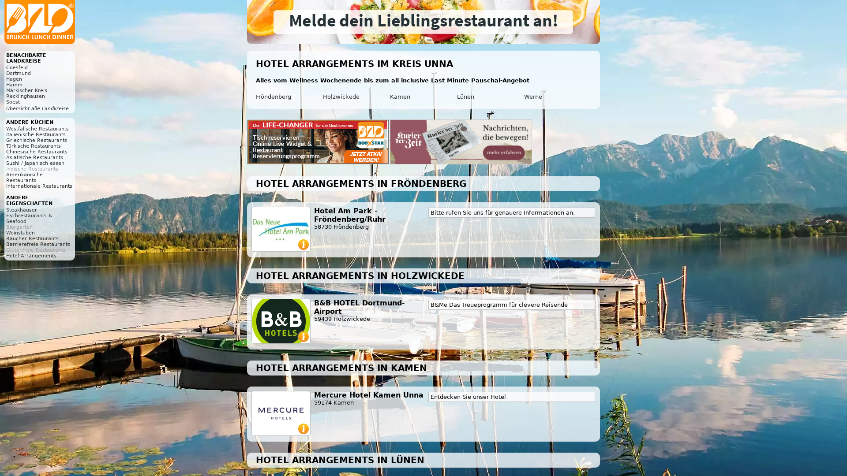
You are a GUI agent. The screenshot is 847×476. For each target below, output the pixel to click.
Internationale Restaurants (39, 186)
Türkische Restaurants (33, 146)
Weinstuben (20, 233)
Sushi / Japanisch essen (35, 163)
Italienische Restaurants (36, 135)
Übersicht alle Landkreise (37, 109)
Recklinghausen (25, 96)
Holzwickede (341, 96)
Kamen (400, 96)
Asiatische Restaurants (34, 157)
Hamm (14, 85)
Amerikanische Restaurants (24, 177)
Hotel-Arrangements (31, 256)
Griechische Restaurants (36, 140)
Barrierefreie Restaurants (38, 244)
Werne (533, 96)
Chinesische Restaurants (36, 152)
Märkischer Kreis (26, 90)
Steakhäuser (21, 210)
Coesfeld (17, 68)
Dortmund (18, 73)
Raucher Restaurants (32, 239)
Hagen (14, 79)
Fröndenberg (273, 96)
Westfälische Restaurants (37, 129)
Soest (13, 102)
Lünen (465, 96)
